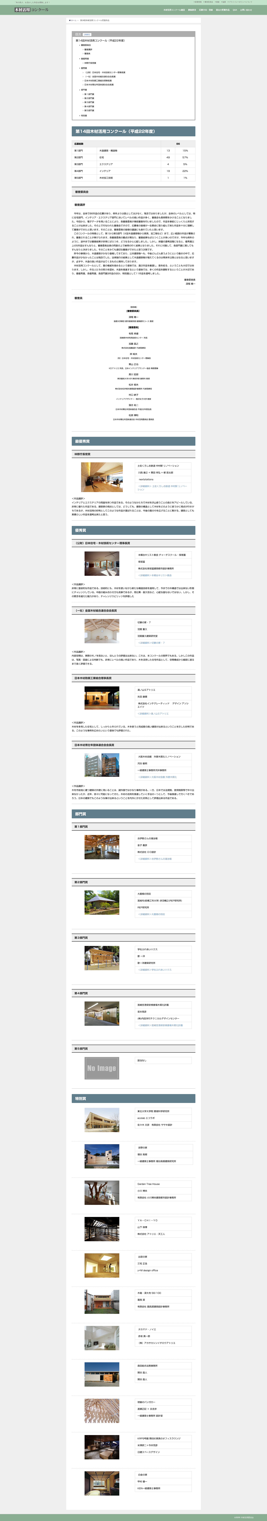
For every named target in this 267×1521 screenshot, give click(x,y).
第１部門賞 (89, 94)
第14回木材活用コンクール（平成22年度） (101, 40)
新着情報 (198, 2)
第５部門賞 (89, 110)
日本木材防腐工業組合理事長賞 (98, 81)
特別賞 (84, 116)
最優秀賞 (85, 59)
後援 (217, 2)
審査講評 (88, 50)
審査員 (87, 54)
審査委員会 (209, 2)
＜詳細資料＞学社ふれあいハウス (155, 970)
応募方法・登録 (206, 10)
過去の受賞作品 (223, 10)
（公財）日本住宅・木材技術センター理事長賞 (104, 72)
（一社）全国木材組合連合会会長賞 (100, 77)
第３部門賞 (89, 102)
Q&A (235, 10)
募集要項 (192, 10)
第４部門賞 (89, 106)
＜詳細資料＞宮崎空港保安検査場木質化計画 (160, 1025)
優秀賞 (84, 68)
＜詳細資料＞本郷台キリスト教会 (155, 575)
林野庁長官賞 (90, 63)
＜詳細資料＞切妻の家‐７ (151, 643)
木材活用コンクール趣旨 (174, 10)
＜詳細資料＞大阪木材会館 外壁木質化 (157, 777)
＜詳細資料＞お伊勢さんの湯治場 (155, 859)
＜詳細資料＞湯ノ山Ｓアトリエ (153, 714)
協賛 (224, 2)
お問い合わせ (246, 10)
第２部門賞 (89, 98)
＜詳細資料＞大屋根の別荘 (151, 914)
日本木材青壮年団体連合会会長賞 (99, 85)
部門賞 (84, 90)
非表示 (87, 34)
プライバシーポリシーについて (240, 2)
